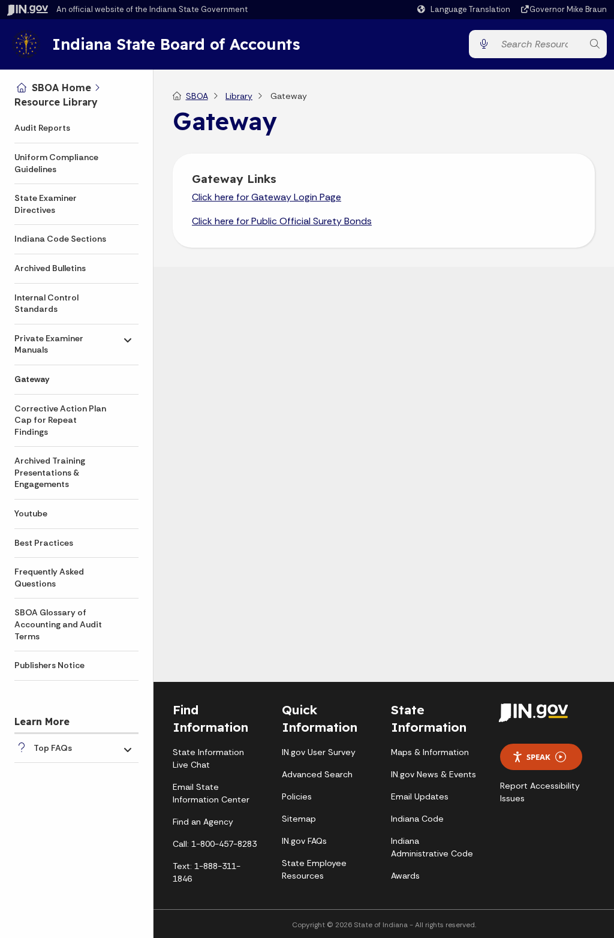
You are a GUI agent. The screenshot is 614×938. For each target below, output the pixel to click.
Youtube (30, 513)
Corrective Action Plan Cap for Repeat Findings (60, 420)
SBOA (197, 96)
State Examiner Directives (45, 204)
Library (238, 96)
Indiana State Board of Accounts (176, 43)
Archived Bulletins (50, 268)
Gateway (31, 379)
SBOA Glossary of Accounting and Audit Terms (58, 624)
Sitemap (299, 818)
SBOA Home (61, 88)
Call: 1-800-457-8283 (215, 843)
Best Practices (43, 542)
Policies (297, 796)
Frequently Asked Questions (49, 577)
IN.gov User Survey (319, 752)
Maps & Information (430, 752)
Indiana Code (417, 818)
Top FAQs (53, 747)
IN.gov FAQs (304, 840)
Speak (538, 756)
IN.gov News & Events (433, 774)
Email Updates (420, 796)
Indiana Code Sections (60, 238)
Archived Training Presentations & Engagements (49, 472)
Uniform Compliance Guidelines (56, 163)
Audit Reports (42, 127)
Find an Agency (203, 821)
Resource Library (56, 102)
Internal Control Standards (46, 303)
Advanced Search (317, 774)
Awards (405, 875)
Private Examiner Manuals (48, 344)
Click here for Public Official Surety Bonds (282, 221)
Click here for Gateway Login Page (266, 197)
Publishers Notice (49, 665)
